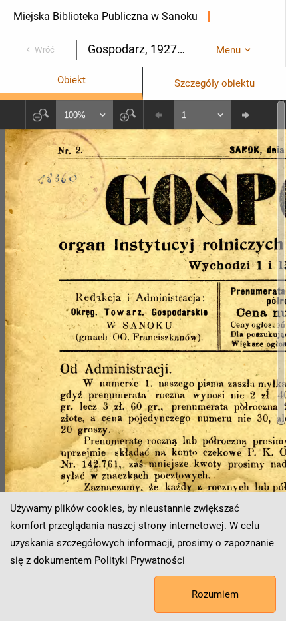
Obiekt (71, 80)
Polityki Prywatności (139, 560)
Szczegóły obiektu (214, 83)
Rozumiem (215, 594)
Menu (228, 50)
